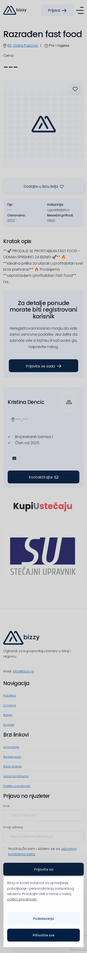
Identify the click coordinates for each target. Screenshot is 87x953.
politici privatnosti (21, 899)
